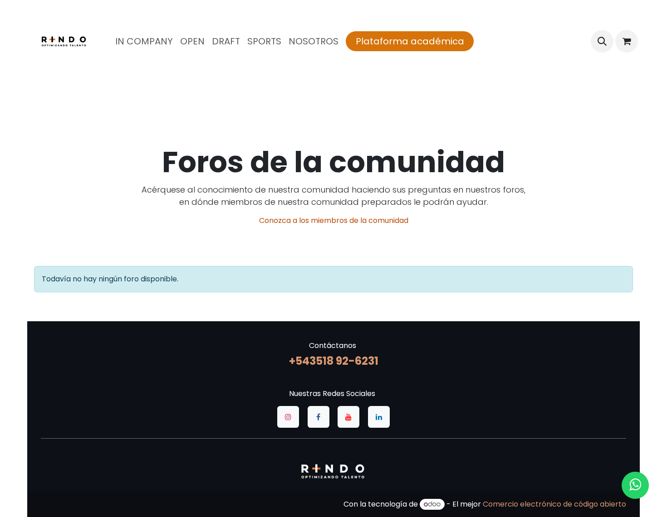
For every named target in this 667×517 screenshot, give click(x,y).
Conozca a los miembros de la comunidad (333, 220)
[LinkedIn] (379, 417)
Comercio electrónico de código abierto (554, 504)
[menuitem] (144, 41)
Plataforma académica (410, 41)
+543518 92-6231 (333, 360)
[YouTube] (348, 417)
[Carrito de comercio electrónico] (626, 41)
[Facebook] (318, 417)
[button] (602, 41)
